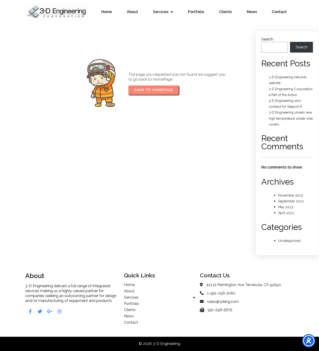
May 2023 (285, 207)
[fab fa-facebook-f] (30, 311)
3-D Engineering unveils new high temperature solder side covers (291, 118)
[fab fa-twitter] (39, 311)
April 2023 (286, 213)
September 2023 (291, 201)
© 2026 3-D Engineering (159, 343)
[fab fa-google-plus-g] (49, 311)
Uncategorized (289, 241)
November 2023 (290, 195)
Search (267, 39)
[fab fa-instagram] (59, 311)
